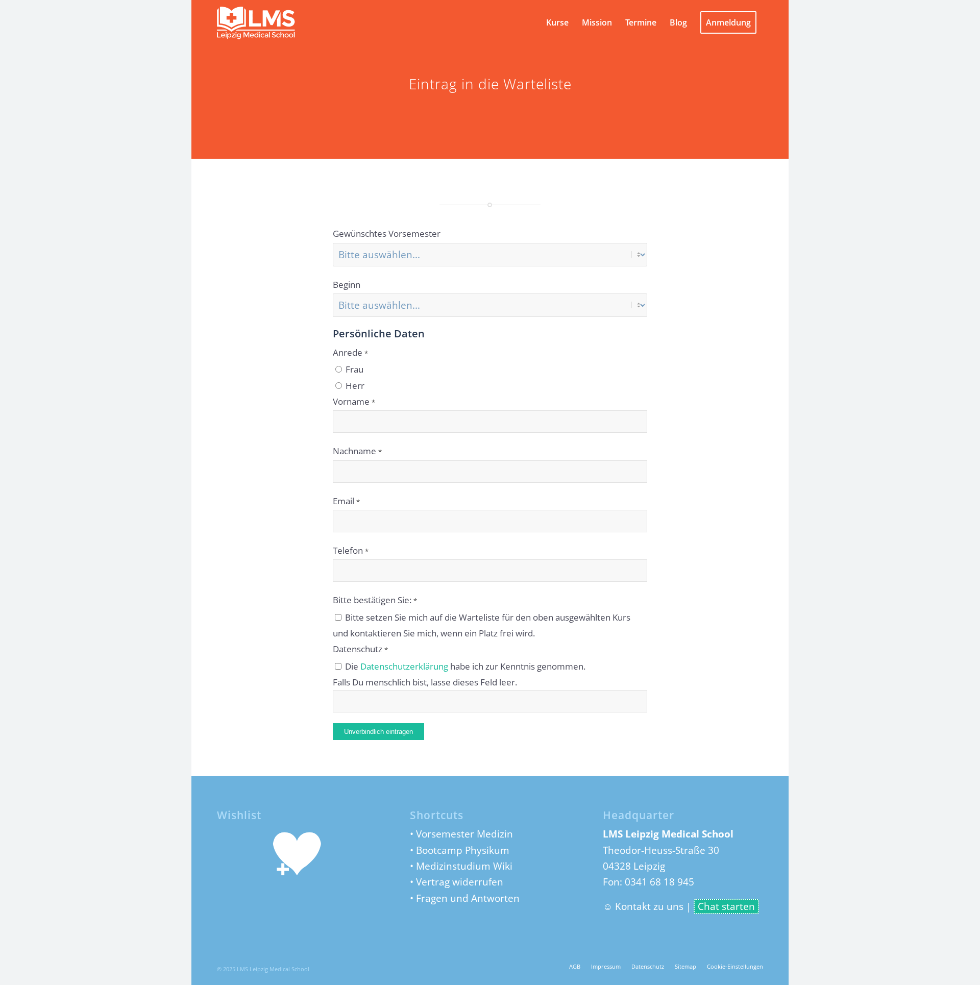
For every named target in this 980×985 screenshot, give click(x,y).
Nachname (357, 451)
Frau (353, 369)
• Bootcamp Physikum (459, 850)
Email (346, 501)
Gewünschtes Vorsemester (386, 233)
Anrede (350, 352)
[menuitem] (557, 22)
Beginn (346, 284)
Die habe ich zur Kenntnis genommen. (464, 666)
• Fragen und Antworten (465, 898)
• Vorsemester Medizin (461, 834)
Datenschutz (360, 649)
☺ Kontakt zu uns (643, 906)
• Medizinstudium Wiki (461, 866)
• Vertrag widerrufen (456, 882)
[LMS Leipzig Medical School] (266, 22)
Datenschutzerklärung (404, 666)
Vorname (354, 401)
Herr (354, 385)
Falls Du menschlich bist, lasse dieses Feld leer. (425, 682)
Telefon (351, 550)
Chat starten (726, 906)
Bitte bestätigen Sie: (375, 600)
